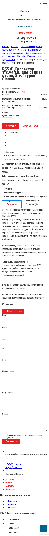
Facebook (12, 504)
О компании (10, 489)
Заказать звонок (24, 32)
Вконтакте (12, 501)
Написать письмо (24, 26)
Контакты (9, 486)
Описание (12, 204)
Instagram (12, 507)
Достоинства (8, 371)
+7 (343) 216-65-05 (26, 38)
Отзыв (5, 414)
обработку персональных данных (24, 436)
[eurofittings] (25, 13)
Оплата (8, 482)
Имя (4, 315)
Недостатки (7, 392)
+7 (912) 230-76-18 (26, 41)
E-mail (5, 327)
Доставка (9, 479)
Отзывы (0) (32, 204)
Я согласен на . (24, 436)
